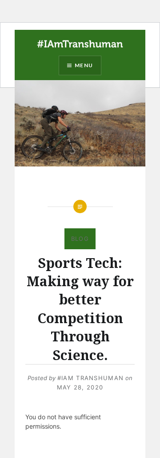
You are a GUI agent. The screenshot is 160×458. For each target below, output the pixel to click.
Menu (84, 65)
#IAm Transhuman (90, 377)
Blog (80, 238)
